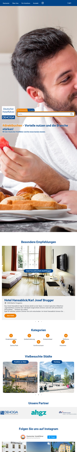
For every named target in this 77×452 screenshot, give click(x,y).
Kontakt (35, 3)
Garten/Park (14, 345)
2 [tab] (38, 322)
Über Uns (15, 3)
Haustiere (63, 345)
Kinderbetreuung (11, 339)
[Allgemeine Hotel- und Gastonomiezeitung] (38, 413)
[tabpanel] (38, 283)
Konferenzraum (38, 345)
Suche (32, 110)
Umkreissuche (23, 110)
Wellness (66, 339)
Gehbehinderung (29, 339)
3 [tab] (42, 322)
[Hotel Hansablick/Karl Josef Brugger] (38, 295)
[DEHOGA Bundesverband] (13, 413)
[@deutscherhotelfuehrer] (23, 437)
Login (69, 3)
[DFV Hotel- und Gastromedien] (64, 413)
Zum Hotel (10, 316)
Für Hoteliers (25, 3)
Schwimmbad (47, 339)
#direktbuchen (12, 125)
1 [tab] (35, 322)
